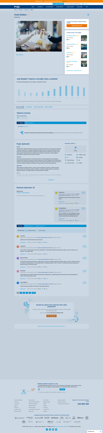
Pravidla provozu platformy (63, 403)
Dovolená (21, 9)
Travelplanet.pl (65, 426)
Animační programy (71, 160)
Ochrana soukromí (61, 400)
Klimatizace (69, 154)
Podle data (20, 226)
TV (67, 157)
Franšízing (45, 407)
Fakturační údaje (32, 405)
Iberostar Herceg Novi (72, 61)
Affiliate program (46, 402)
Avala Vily (69, 52)
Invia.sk (56, 426)
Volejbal (80, 162)
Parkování (16, 407)
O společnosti (46, 409)
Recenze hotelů (17, 409)
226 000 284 (83, 404)
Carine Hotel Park (71, 44)
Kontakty (45, 411)
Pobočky (45, 405)
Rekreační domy (17, 411)
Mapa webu (31, 411)
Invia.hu (59, 426)
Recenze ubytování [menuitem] (38, 107)
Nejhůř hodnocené (29, 226)
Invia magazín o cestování (34, 409)
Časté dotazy (31, 400)
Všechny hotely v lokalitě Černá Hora (74, 70)
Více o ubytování (19, 54)
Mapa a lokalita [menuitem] (48, 107)
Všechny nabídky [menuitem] (20, 107)
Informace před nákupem (34, 402)
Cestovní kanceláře (18, 400)
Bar (79, 160)
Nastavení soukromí (62, 402)
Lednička (80, 157)
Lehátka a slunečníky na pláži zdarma (82, 154)
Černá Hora (26, 9)
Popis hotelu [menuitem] (29, 107)
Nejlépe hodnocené (40, 226)
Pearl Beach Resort (71, 35)
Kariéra (44, 403)
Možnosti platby (32, 407)
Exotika (15, 405)
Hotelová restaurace (71, 162)
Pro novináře (46, 400)
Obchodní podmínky (33, 403)
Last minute (16, 403)
